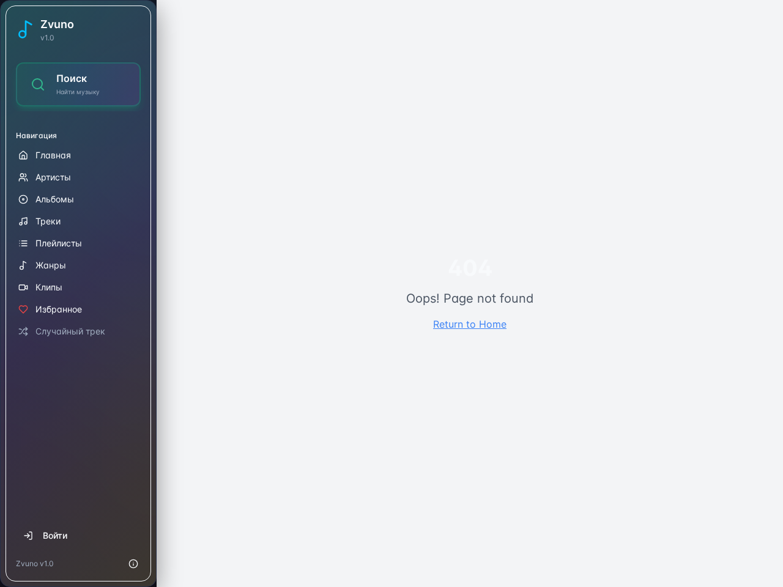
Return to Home (470, 324)
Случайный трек (70, 331)
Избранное (58, 309)
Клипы (48, 287)
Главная (53, 155)
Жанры (50, 265)
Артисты (53, 177)
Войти (55, 535)
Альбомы (54, 199)
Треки (48, 221)
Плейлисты (58, 243)
